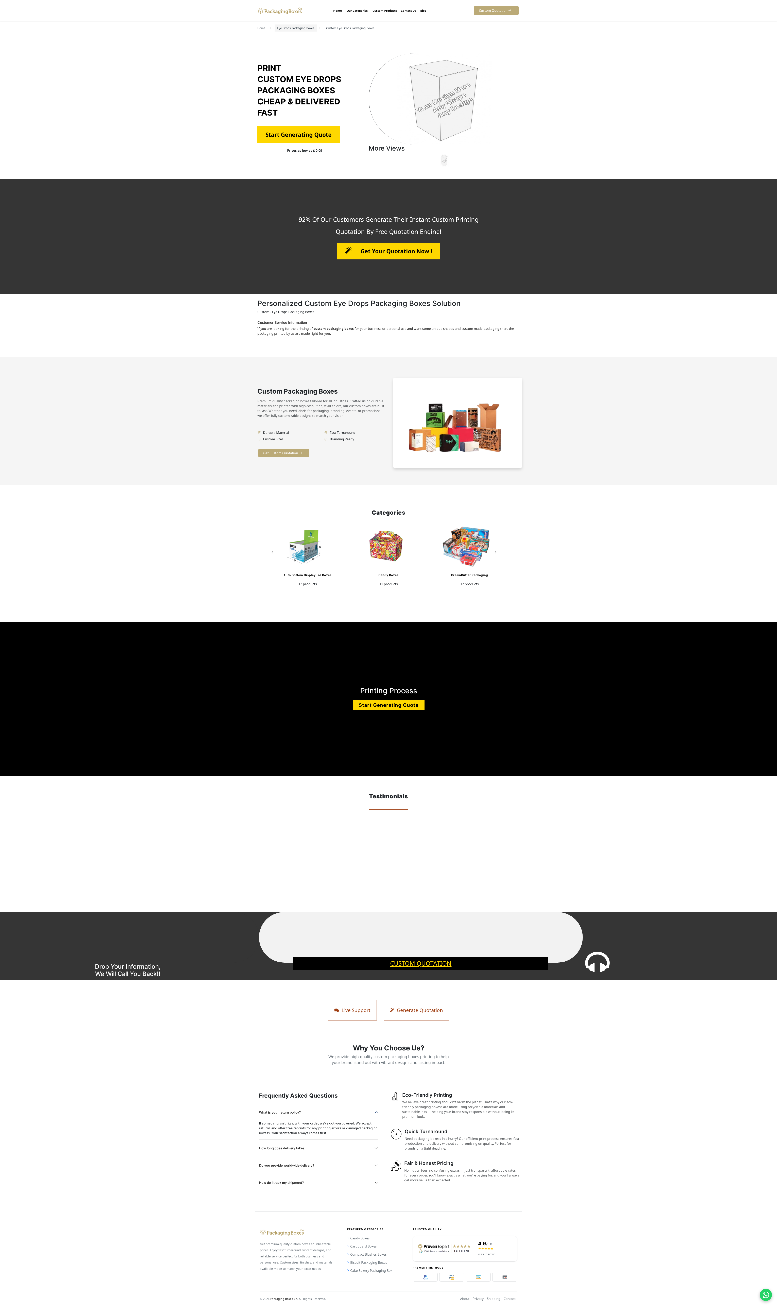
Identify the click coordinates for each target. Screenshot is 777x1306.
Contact (510, 1298)
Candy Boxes (388, 575)
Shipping (493, 1298)
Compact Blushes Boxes (368, 1254)
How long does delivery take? (282, 1148)
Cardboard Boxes (363, 1246)
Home (261, 28)
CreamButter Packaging (469, 575)
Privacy (478, 1298)
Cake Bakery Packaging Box (371, 1270)
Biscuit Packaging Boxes (368, 1262)
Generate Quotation (419, 1010)
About (464, 1298)
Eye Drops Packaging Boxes (295, 28)
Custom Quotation (420, 963)
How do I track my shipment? (281, 1183)
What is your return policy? (280, 1112)
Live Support (355, 1010)
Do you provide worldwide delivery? (286, 1165)
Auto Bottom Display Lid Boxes (307, 575)
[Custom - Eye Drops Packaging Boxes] (444, 160)
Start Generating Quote (388, 705)
